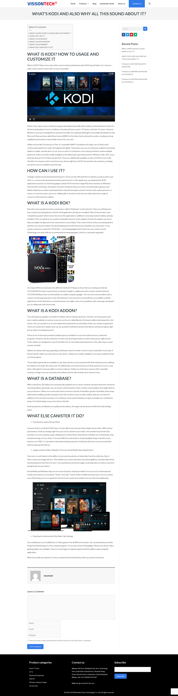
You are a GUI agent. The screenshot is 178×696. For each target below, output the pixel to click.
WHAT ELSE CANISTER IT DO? (41, 47)
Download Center (107, 4)
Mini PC (32, 679)
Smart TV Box (34, 668)
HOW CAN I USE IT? (37, 36)
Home (73, 4)
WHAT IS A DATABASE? (39, 44)
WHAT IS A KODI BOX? (38, 39)
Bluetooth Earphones (36, 675)
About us (121, 4)
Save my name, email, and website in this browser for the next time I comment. (60, 640)
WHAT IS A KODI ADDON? (40, 42)
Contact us (136, 4)
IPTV (31, 672)
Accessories (33, 686)
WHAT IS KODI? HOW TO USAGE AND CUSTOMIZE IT (50, 33)
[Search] (145, 29)
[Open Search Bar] (149, 3)
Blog (94, 4)
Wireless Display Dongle (38, 682)
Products (82, 4)
